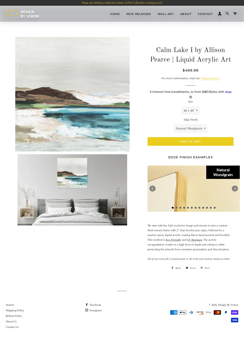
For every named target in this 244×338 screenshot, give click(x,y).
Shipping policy (210, 78)
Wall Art (166, 14)
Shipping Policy (15, 310)
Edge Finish (190, 119)
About (185, 14)
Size (190, 101)
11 (211, 208)
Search (10, 305)
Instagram (95, 310)
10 (207, 208)
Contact (205, 14)
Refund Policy (14, 316)
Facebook (95, 305)
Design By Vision (228, 305)
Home (115, 14)
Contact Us (12, 327)
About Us (11, 321)
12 (215, 208)
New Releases (138, 14)
